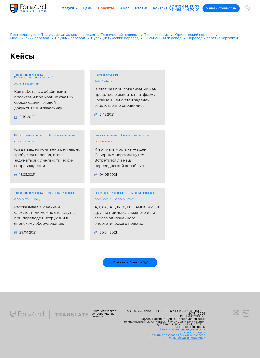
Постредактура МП (106, 75)
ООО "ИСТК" (22, 199)
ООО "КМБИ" (102, 199)
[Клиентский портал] (247, 8)
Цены (87, 8)
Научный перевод (105, 135)
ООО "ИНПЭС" (124, 199)
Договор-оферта (192, 332)
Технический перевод (28, 75)
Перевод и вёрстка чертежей (33, 77)
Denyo (38, 199)
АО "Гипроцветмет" (26, 84)
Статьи (141, 8)
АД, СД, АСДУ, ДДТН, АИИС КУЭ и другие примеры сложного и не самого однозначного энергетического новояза (126, 215)
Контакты (161, 8)
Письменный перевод (61, 135)
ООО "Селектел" (25, 141)
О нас (124, 8)
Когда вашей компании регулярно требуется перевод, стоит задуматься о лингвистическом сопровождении (47, 158)
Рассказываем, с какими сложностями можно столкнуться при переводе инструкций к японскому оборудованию (46, 215)
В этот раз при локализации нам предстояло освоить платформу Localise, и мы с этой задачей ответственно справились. (125, 97)
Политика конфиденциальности (182, 329)
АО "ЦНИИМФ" (103, 141)
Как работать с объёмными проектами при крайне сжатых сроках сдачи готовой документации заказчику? (43, 100)
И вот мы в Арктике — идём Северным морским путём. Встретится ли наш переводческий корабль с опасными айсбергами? (120, 158)
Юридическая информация (186, 338)
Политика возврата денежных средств (177, 335)
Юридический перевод (29, 135)
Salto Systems (103, 81)
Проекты (106, 8)
